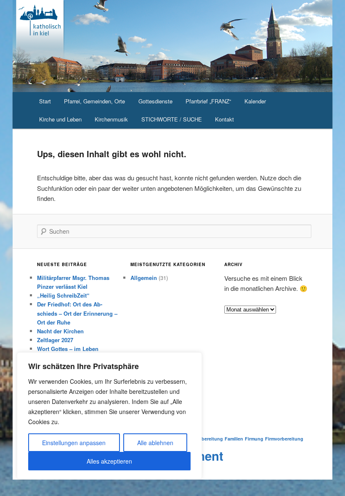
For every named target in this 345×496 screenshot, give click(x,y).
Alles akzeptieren (109, 461)
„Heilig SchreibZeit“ (63, 295)
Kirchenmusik (111, 119)
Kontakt (224, 119)
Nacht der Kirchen (60, 331)
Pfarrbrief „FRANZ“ (208, 101)
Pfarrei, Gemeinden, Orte (94, 101)
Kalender (255, 101)
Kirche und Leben (60, 119)
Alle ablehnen (155, 442)
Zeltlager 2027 (55, 340)
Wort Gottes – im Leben (67, 349)
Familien (234, 438)
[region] (109, 415)
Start (45, 101)
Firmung (254, 438)
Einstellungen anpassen (74, 442)
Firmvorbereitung (284, 438)
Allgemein (143, 278)
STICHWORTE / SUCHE (171, 119)
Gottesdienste (155, 101)
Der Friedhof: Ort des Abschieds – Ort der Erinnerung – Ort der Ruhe (77, 313)
